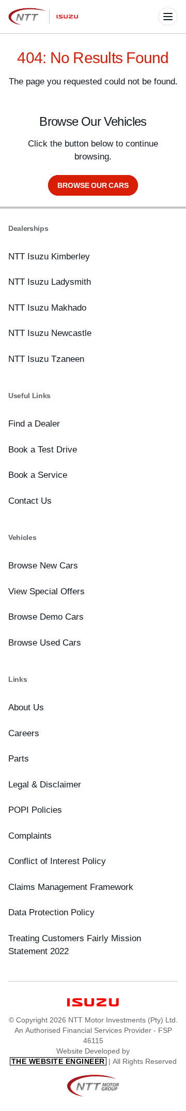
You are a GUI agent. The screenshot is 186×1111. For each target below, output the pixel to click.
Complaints (30, 835)
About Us (26, 707)
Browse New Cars (43, 565)
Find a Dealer (34, 423)
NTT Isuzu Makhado (47, 307)
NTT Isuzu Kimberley (49, 256)
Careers (23, 733)
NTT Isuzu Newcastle (49, 333)
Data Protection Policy (51, 912)
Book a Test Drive (42, 449)
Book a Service (37, 475)
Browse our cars (93, 185)
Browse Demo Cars (46, 616)
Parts (18, 758)
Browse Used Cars (44, 642)
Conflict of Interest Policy (57, 861)
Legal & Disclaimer (44, 784)
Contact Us (30, 500)
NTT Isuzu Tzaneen (46, 359)
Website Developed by (70, 1055)
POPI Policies (35, 809)
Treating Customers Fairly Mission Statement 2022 (74, 945)
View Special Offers (46, 591)
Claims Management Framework (70, 887)
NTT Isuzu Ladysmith (49, 281)
